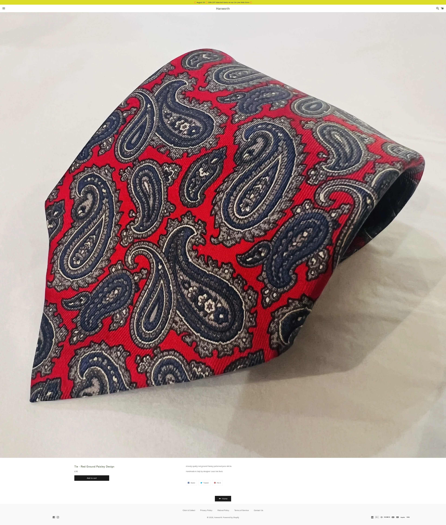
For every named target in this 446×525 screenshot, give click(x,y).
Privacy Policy (206, 510)
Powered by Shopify (231, 517)
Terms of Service (241, 510)
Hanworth (223, 8)
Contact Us (258, 510)
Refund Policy (223, 510)
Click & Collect (189, 510)
